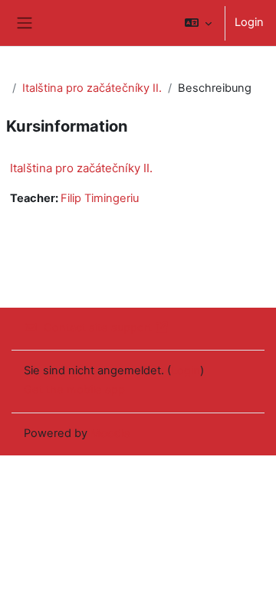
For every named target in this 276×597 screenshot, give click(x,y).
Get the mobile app (74, 389)
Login (249, 22)
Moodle (110, 433)
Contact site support (98, 327)
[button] (198, 23)
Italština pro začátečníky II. (92, 88)
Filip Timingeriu (100, 198)
